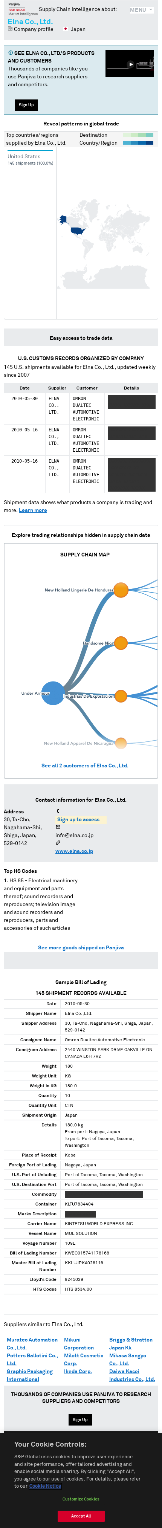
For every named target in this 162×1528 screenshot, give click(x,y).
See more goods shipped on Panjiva (81, 947)
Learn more (33, 510)
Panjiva (23, 9)
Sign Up (26, 105)
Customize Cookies (81, 1499)
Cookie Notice (45, 1486)
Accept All (81, 1516)
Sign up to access (78, 819)
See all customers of (84, 766)
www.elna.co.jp (74, 851)
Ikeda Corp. (78, 1371)
